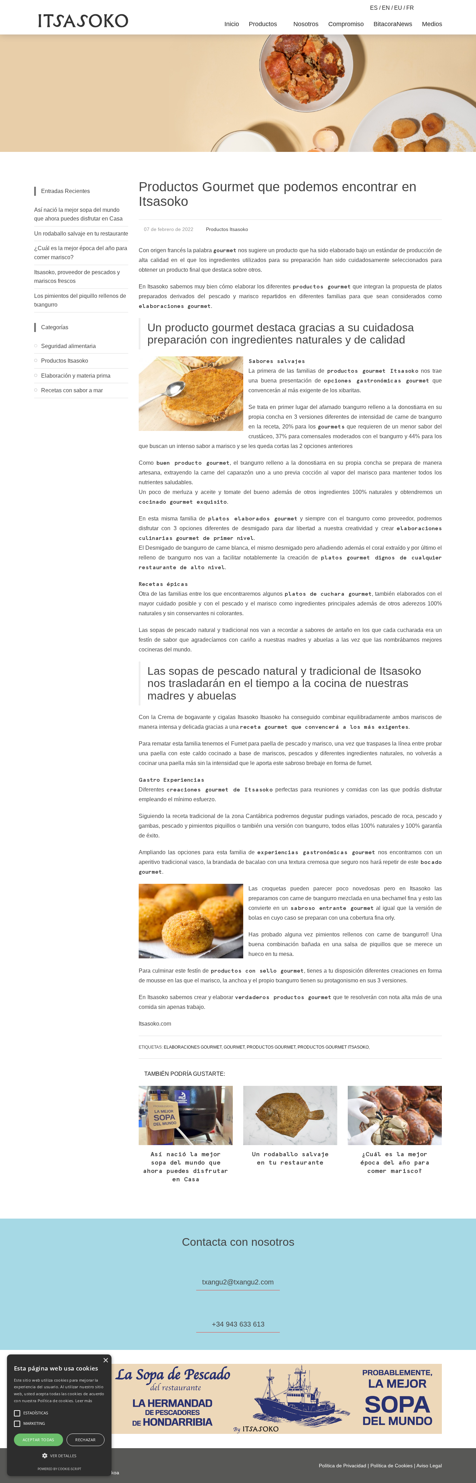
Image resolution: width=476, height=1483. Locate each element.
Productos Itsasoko (227, 229)
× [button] (105, 1360)
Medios (432, 24)
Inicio (231, 24)
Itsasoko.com (155, 1024)
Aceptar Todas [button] (38, 1439)
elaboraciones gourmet (193, 1047)
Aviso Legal (429, 1465)
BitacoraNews (393, 24)
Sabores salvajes (276, 361)
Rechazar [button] (85, 1439)
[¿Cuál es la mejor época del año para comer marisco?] (395, 1115)
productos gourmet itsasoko (333, 1047)
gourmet (234, 1047)
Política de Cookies (391, 1465)
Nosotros (305, 24)
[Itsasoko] (82, 20)
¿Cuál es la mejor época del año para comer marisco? (394, 1162)
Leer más (83, 1400)
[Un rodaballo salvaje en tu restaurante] (290, 1115)
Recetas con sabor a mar (72, 390)
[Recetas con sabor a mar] (81, 403)
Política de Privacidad (342, 1465)
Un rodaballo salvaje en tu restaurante (81, 234)
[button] (59, 1456)
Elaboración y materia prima (75, 376)
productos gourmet (271, 1047)
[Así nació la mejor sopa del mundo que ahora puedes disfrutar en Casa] (186, 1115)
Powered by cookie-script (59, 1469)
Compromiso (346, 24)
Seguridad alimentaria (68, 346)
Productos (264, 24)
